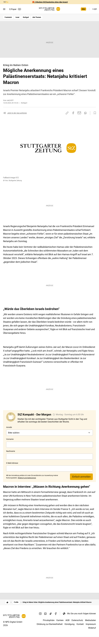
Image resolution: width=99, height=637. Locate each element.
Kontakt (80, 624)
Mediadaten (90, 620)
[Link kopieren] (67, 113)
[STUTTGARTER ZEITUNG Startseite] (49, 9)
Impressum (91, 624)
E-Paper (12, 9)
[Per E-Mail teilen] (79, 112)
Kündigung (70, 624)
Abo (83, 9)
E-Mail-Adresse (12, 463)
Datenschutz (77, 620)
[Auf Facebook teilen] (73, 112)
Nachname (10, 451)
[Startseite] (7, 602)
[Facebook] (56, 613)
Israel (17, 17)
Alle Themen (36, 17)
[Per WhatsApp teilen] (85, 113)
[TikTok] (51, 613)
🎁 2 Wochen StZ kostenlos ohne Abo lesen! (50, 2)
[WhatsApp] (45, 613)
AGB (67, 620)
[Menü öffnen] (4, 9)
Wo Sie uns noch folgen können (81, 613)
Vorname (10, 439)
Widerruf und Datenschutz (27, 478)
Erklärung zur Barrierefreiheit (50, 624)
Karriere (59, 620)
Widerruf (92, 628)
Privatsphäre (48, 620)
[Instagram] (40, 613)
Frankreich (8, 17)
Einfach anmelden (81, 476)
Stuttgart (26, 17)
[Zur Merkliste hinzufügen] (94, 113)
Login (94, 9)
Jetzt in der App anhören (17, 113)
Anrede (9, 427)
